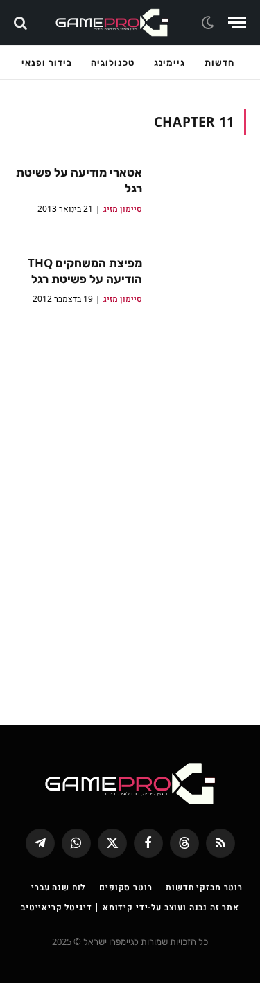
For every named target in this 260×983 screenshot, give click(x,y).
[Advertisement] (130, 506)
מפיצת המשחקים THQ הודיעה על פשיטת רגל (85, 271)
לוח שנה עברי (58, 887)
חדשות (219, 62)
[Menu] (237, 22)
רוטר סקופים (125, 887)
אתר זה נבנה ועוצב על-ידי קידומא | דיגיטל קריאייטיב (130, 907)
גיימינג (169, 62)
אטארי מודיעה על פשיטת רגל (79, 180)
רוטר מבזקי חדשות (204, 887)
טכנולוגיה (112, 62)
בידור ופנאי (46, 62)
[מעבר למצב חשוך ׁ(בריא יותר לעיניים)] (209, 23)
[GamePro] (112, 22)
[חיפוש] (22, 22)
